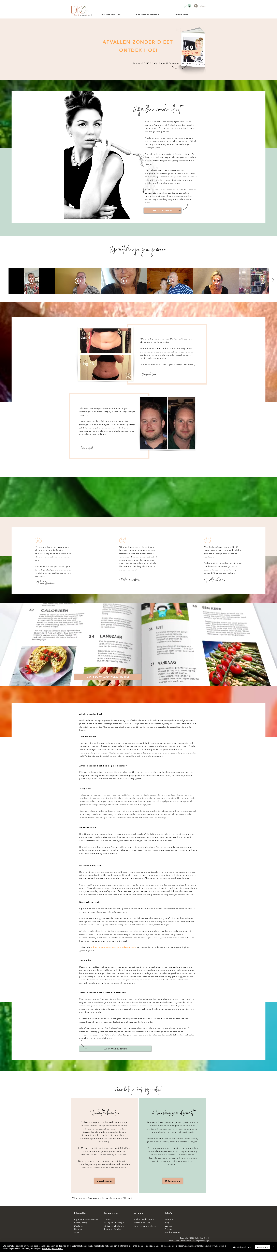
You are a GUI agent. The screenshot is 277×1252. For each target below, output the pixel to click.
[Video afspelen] (31, 281)
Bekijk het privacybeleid (52, 1248)
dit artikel (122, 941)
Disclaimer (79, 1226)
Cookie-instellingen (242, 1247)
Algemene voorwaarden (86, 1219)
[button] (187, 6)
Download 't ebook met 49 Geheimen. (156, 63)
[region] (104, 1145)
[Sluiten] (273, 1247)
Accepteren (262, 1247)
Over (76, 1232)
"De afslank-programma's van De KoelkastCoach (164, 338)
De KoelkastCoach (202, 1238)
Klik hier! (127, 1198)
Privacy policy (81, 1222)
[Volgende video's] (273, 280)
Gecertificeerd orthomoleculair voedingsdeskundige (188, 1241)
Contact (78, 1229)
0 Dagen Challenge (114, 1222)
